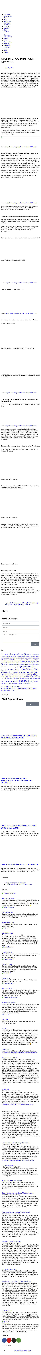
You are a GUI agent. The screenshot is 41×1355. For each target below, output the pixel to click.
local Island (12, 670)
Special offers (8, 21)
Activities (7, 23)
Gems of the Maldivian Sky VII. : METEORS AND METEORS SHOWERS (19, 737)
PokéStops (17, 678)
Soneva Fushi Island (9, 681)
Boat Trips (7, 25)
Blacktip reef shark (12, 656)
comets (24, 659)
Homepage (7, 14)
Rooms (6, 18)
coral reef (4, 662)
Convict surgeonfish (32, 659)
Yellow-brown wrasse (24, 683)
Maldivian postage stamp (7, 674)
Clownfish (11, 658)
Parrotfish (25, 676)
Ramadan (37, 678)
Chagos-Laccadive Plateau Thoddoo (26, 656)
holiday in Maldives (26, 664)
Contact (6, 32)
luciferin (19, 670)
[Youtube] (9, 1340)
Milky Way (33, 675)
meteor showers (23, 674)
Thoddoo (27, 604)
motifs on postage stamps (16, 604)
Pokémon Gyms (9, 678)
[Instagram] (13, 1340)
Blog (5, 30)
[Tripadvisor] (18, 1340)
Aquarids (29, 654)
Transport (7, 26)
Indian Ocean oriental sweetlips (10, 667)
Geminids (16, 662)
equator (10, 662)
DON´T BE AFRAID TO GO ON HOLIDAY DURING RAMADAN (18, 827)
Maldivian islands (21, 603)
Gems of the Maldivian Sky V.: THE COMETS (19, 864)
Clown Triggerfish (19, 658)
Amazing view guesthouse (13, 654)
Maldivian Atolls (8, 673)
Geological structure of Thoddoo (12, 664)
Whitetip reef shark (13, 683)
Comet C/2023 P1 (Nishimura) (14, 659)
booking (6, 28)
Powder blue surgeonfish (27, 678)
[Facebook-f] (4, 1340)
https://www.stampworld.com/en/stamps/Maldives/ (21, 147)
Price (5, 19)
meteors (16, 674)
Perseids (30, 676)
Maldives (12, 603)
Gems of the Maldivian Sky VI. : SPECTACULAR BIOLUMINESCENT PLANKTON (16, 780)
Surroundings (8, 16)
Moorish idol (4, 676)
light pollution (26, 666)
